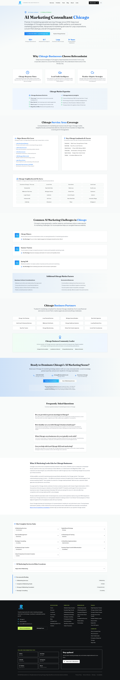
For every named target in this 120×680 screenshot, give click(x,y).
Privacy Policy (79, 674)
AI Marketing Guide (81, 607)
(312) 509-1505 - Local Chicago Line (38, 33)
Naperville (93, 642)
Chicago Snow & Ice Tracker (95, 615)
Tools (63, 2)
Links (77, 2)
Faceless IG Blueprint (82, 612)
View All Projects (94, 625)
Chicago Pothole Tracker (96, 612)
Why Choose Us (94, 633)
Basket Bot (93, 623)
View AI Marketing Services (68, 381)
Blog (68, 2)
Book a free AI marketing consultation (40, 507)
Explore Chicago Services (59, 33)
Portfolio (58, 2)
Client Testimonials (95, 635)
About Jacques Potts (95, 631)
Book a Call (93, 2)
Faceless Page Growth (69, 610)
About (72, 2)
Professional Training (68, 619)
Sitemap (94, 674)
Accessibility (99, 674)
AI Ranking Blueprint (81, 610)
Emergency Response (96, 638)
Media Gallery (80, 620)
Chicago (93, 640)
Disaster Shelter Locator (96, 618)
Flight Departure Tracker (96, 607)
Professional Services (82, 618)
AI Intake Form (40, 628)
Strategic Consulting (68, 616)
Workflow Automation (69, 623)
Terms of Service (87, 674)
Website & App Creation (69, 607)
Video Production (68, 625)
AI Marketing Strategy (69, 612)
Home (51, 607)
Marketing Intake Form (55, 623)
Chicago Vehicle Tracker (96, 610)
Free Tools (52, 614)
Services (52, 2)
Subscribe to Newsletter (72, 661)
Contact (52, 625)
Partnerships (80, 623)
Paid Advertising (67, 621)
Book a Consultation (51, 381)
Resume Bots (94, 620)
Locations (52, 612)
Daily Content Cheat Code (82, 615)
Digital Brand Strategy (69, 614)
